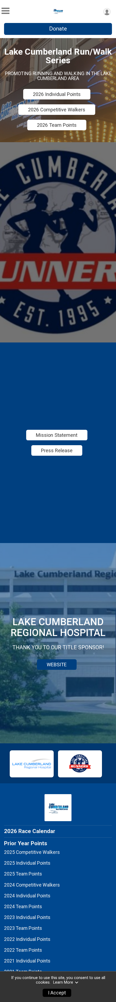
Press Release (57, 450)
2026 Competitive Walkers (56, 109)
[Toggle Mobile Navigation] (5, 10)
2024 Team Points (23, 906)
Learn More (63, 982)
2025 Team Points (23, 874)
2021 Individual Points (27, 961)
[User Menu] (107, 11)
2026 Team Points (57, 125)
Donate (58, 28)
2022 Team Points (23, 950)
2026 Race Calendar (29, 831)
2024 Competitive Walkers (32, 885)
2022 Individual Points (27, 939)
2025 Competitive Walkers (32, 852)
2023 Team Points (23, 928)
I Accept (57, 993)
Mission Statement (56, 435)
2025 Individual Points (27, 863)
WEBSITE (57, 664)
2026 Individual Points (57, 94)
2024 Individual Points (27, 895)
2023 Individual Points (27, 917)
